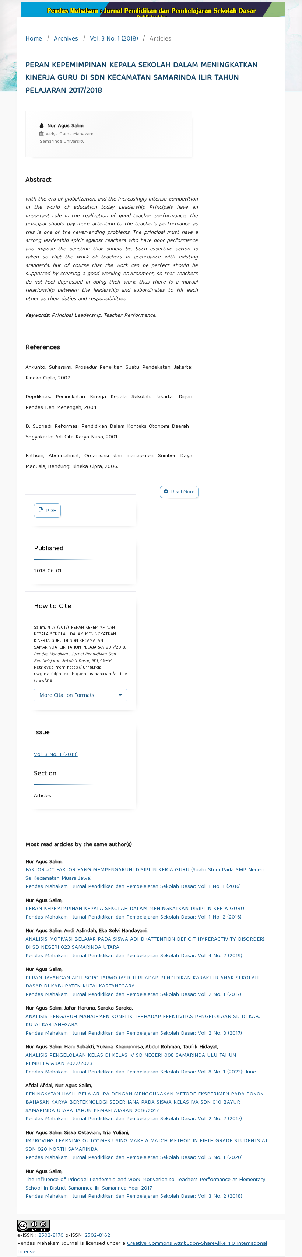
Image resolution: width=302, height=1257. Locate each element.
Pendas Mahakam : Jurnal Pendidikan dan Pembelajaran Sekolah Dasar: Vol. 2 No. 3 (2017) (133, 1033)
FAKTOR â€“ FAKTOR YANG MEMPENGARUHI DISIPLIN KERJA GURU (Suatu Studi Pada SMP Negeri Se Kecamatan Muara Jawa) (144, 874)
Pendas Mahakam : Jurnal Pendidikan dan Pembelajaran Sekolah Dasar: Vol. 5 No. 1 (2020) (134, 1158)
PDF (50, 511)
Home (33, 40)
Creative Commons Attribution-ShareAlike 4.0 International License (142, 1248)
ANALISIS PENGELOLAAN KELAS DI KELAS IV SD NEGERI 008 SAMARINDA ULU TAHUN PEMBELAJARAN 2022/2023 (130, 1060)
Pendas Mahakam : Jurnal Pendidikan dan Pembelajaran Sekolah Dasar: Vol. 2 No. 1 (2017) (133, 995)
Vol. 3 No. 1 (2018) (114, 40)
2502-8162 (97, 1235)
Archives (66, 40)
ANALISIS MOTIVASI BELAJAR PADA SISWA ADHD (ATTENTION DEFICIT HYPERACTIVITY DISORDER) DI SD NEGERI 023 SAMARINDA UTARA (144, 943)
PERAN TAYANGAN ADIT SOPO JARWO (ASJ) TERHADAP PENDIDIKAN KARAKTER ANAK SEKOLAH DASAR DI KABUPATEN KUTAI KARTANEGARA (142, 982)
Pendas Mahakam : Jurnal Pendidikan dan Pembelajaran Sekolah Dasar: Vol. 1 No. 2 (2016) (133, 917)
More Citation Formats (66, 694)
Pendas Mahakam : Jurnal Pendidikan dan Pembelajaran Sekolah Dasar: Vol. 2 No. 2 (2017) (133, 1119)
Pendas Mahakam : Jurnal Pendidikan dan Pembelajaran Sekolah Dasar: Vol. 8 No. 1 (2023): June (140, 1072)
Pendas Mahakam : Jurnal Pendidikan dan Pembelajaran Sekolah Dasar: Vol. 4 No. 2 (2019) (133, 956)
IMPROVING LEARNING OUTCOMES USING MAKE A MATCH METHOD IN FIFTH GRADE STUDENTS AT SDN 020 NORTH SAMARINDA (146, 1145)
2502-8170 (51, 1235)
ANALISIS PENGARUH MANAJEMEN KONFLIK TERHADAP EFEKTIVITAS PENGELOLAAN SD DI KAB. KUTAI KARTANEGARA (142, 1021)
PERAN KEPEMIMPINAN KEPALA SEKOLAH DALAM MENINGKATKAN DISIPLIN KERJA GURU (134, 909)
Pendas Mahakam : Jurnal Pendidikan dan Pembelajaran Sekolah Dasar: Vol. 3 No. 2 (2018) (133, 1196)
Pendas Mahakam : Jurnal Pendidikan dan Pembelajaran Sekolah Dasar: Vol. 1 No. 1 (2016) (133, 887)
